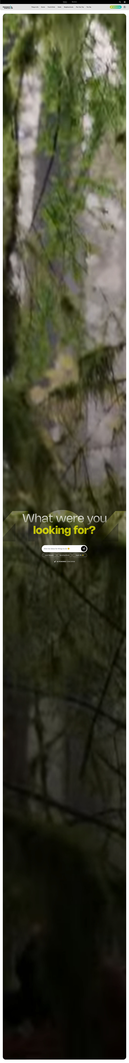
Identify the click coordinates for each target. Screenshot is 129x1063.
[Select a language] (125, 2)
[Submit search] (120, 2)
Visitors (65, 1)
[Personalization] (124, 7)
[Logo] (8, 7)
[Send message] (84, 549)
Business (74, 1)
